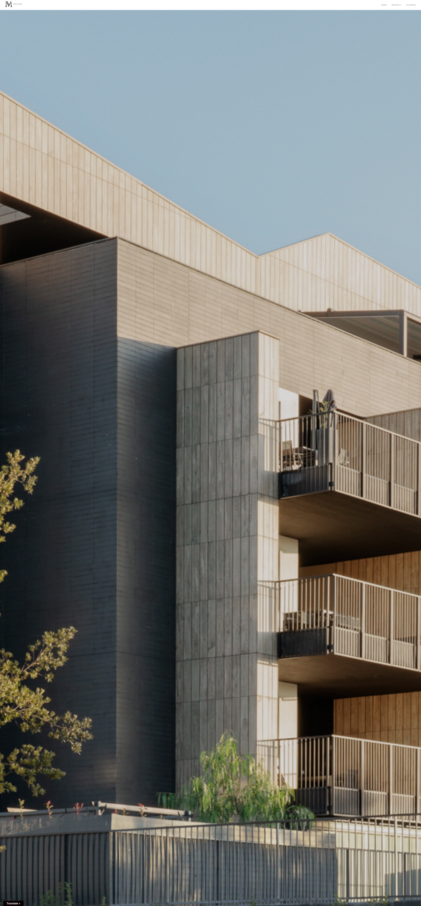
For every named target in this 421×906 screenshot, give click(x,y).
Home (384, 5)
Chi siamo (411, 5)
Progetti (396, 5)
